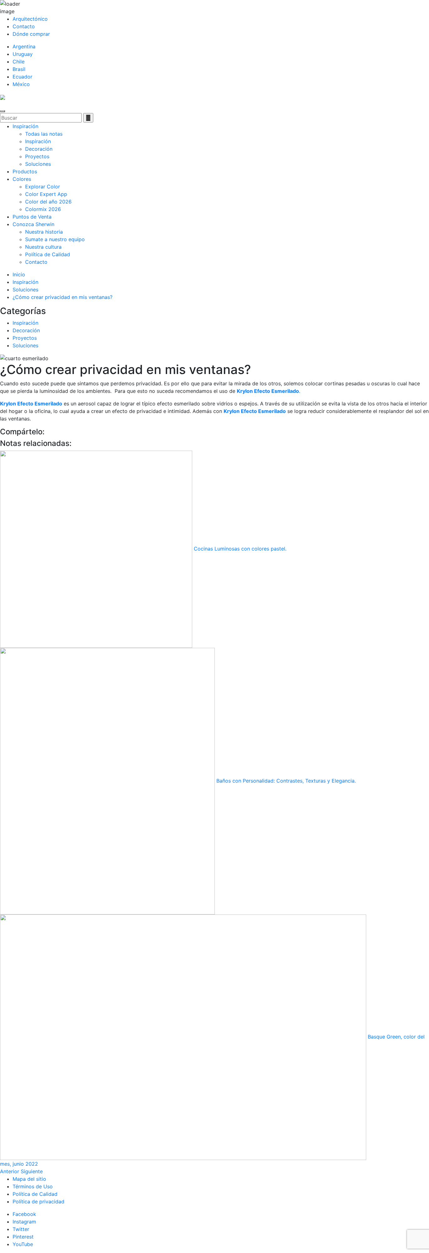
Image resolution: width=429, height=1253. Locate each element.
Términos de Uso (33, 1186)
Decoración (38, 149)
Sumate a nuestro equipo (55, 239)
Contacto (24, 26)
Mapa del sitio (29, 1179)
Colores (22, 179)
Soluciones (38, 164)
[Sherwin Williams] (2, 97)
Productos (25, 171)
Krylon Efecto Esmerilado (31, 403)
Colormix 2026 (43, 209)
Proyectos (37, 156)
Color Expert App (46, 194)
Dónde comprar (31, 34)
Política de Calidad (47, 254)
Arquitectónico (30, 19)
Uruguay (23, 54)
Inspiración (25, 126)
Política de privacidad (38, 1201)
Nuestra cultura (43, 247)
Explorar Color (42, 186)
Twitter (21, 1229)
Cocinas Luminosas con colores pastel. (239, 548)
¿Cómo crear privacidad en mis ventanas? (62, 297)
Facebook (24, 1214)
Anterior (9, 1171)
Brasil (19, 69)
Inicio (19, 274)
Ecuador (22, 76)
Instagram (24, 1221)
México (21, 84)
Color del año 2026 (48, 201)
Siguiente (32, 1171)
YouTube (23, 1244)
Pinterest (23, 1237)
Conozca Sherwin (33, 224)
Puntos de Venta (32, 217)
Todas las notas (43, 134)
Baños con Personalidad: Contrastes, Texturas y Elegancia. (285, 781)
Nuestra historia (44, 232)
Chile (18, 61)
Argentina (24, 46)
